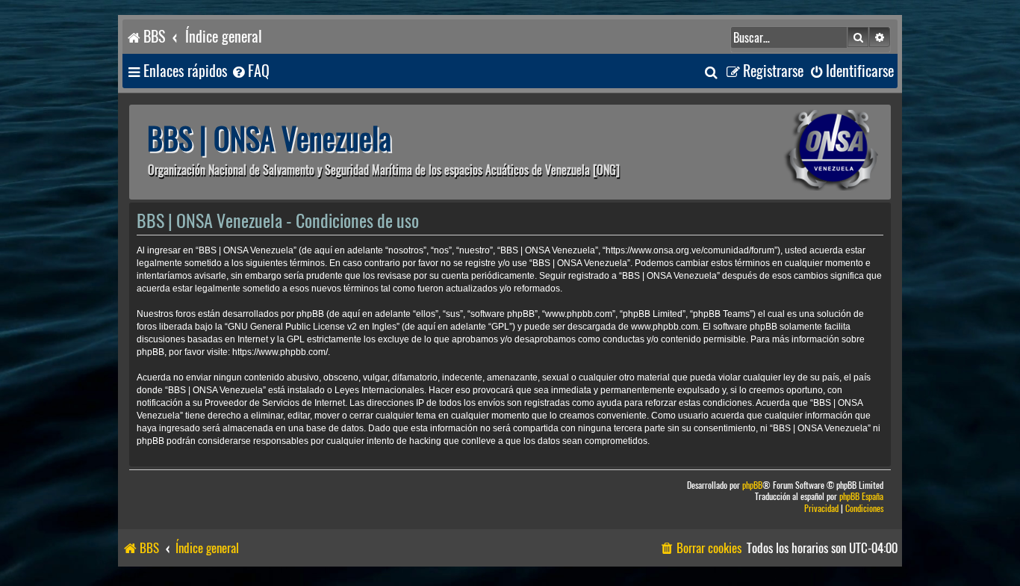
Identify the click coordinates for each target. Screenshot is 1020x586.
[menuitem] (250, 71)
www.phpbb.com (664, 326)
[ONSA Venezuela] (797, 152)
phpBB (752, 485)
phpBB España (861, 496)
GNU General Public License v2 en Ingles (312, 326)
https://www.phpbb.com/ (280, 352)
